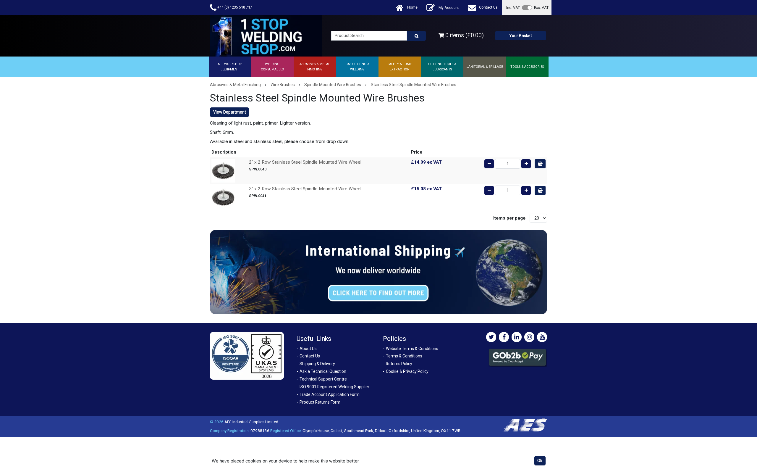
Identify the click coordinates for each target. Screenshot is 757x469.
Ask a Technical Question (323, 371)
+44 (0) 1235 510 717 (234, 7)
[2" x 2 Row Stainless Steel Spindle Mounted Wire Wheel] (223, 170)
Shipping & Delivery (317, 363)
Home (412, 7)
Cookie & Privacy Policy (407, 371)
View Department (229, 111)
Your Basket (520, 35)
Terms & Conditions (404, 356)
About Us (308, 348)
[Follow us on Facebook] (504, 337)
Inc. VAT (513, 7)
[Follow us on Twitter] (491, 337)
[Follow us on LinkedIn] (517, 337)
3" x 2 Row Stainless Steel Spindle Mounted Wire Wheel (305, 188)
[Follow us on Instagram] (529, 337)
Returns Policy (399, 363)
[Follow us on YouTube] (542, 337)
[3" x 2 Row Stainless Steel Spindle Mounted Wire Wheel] (223, 197)
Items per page (509, 218)
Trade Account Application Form (330, 394)
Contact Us (488, 7)
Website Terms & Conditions (412, 348)
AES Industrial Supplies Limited (251, 421)
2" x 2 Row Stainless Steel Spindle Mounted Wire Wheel (305, 162)
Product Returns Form (320, 402)
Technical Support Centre (323, 379)
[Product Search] (416, 36)
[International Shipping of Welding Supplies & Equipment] (378, 272)
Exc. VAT (541, 7)
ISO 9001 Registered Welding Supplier (334, 386)
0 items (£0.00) (464, 35)
